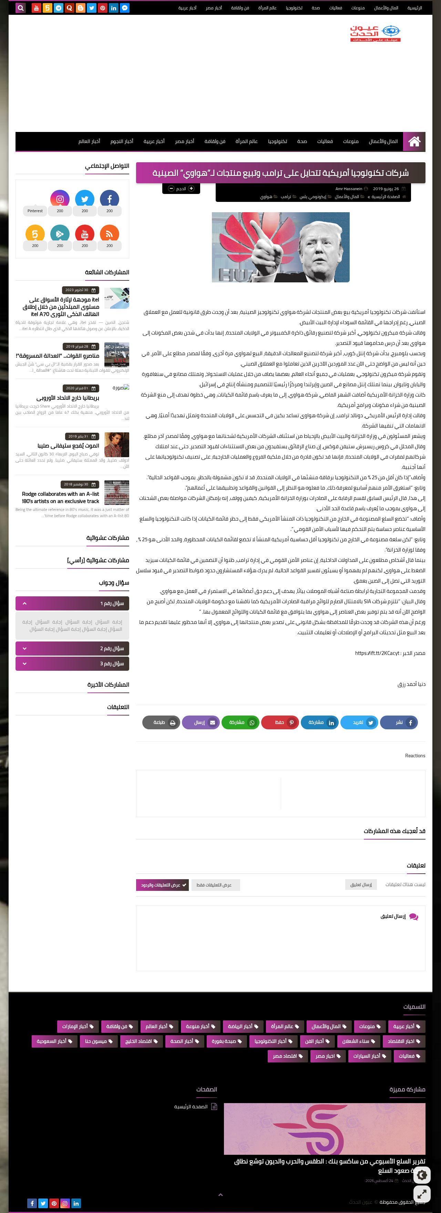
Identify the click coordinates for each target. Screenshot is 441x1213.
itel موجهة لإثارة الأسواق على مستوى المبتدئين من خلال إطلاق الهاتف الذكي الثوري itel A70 (61, 306)
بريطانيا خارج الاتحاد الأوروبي (68, 397)
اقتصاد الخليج (138, 1041)
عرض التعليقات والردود (160, 885)
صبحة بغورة (224, 1041)
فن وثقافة (240, 8)
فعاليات (335, 8)
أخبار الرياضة (240, 1026)
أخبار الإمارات (75, 1026)
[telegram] (58, 8)
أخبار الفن (314, 1041)
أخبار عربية (187, 8)
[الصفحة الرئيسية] (414, 141)
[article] (212, 793)
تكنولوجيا (294, 8)
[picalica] (21, 1203)
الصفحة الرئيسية (386, 196)
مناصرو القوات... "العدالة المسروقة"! (57, 355)
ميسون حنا (96, 1041)
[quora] (69, 8)
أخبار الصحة (182, 1041)
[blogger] (80, 8)
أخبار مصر (214, 8)
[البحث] (21, 8)
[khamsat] (47, 8)
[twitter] (91, 8)
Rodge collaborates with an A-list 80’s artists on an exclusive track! (60, 497)
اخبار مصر (325, 1055)
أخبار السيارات (366, 1055)
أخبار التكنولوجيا (271, 1041)
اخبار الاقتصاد (401, 1041)
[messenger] (125, 8)
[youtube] (36, 8)
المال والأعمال (386, 8)
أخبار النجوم (122, 141)
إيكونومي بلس (313, 196)
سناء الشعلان (355, 1041)
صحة (316, 8)
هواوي (266, 196)
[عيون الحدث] (375, 33)
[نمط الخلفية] (422, 1194)
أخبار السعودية (51, 1041)
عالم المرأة (267, 8)
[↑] (220, 1195)
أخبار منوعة (197, 1026)
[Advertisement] (141, 73)
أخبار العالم (89, 141)
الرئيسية (415, 8)
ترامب (286, 196)
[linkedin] (114, 8)
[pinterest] (102, 8)
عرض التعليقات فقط (214, 885)
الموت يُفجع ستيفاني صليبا (68, 445)
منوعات (358, 8)
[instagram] (65, 1203)
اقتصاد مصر (285, 1055)
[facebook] (32, 1203)
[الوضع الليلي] (422, 1175)
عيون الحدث (360, 1202)
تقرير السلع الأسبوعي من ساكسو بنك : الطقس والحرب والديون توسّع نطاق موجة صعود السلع (329, 1165)
